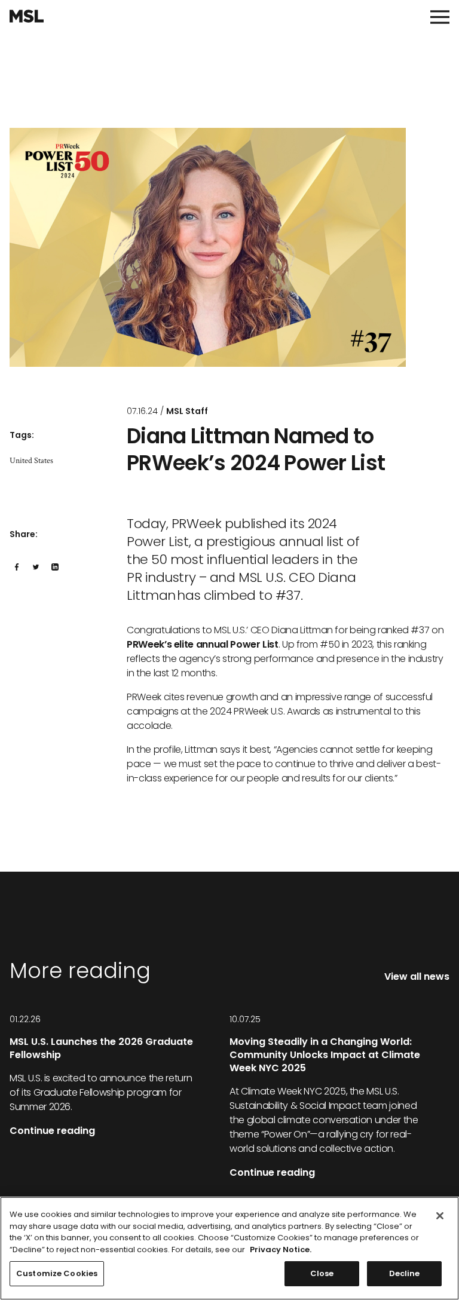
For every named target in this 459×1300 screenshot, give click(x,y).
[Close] (440, 1216)
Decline (404, 1273)
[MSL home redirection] (27, 16)
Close (322, 1273)
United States (31, 460)
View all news (416, 976)
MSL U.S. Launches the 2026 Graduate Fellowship (101, 1048)
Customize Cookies (56, 1273)
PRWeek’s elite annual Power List (203, 644)
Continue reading (52, 1131)
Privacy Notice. (280, 1249)
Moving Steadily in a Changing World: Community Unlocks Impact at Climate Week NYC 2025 (325, 1055)
